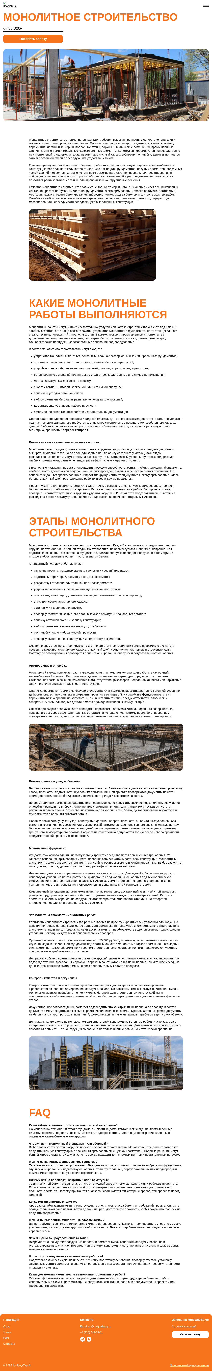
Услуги (7, 1332)
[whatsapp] (89, 1339)
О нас (6, 1326)
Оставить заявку (33, 39)
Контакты (9, 1343)
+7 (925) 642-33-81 (91, 1332)
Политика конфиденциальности (189, 1365)
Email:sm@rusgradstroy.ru (95, 1326)
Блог (6, 1338)
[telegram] (82, 1339)
